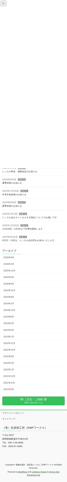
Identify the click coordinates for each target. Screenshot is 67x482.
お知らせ (22, 179)
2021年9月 (8, 389)
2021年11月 (9, 382)
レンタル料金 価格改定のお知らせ (19, 171)
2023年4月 (8, 330)
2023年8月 (8, 316)
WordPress (23, 472)
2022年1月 (8, 369)
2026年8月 (8, 257)
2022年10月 (9, 350)
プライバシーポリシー (13, 413)
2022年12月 (9, 343)
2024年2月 (8, 303)
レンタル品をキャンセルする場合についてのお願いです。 (30, 217)
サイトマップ (8, 419)
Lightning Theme (39, 472)
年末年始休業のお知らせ (14, 194)
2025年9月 (8, 277)
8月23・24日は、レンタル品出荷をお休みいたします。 (29, 240)
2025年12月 (9, 270)
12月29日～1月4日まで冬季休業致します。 (23, 229)
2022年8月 (8, 356)
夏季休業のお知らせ (12, 183)
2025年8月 (8, 283)
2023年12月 (9, 310)
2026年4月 (8, 264)
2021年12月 (9, 376)
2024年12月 (9, 290)
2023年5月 (8, 323)
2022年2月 (8, 363)
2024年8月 (8, 297)
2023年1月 (8, 336)
